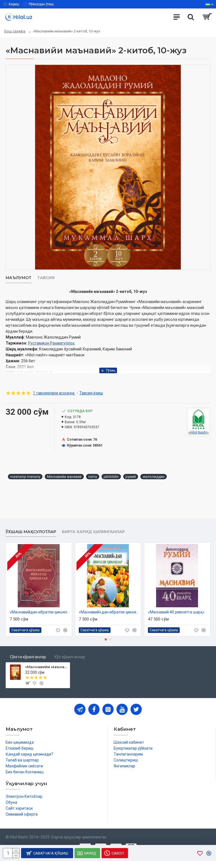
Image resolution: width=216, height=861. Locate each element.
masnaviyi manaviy (25, 476)
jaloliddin (111, 476)
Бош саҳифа (14, 31)
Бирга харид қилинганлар (93, 531)
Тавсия (46, 277)
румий (130, 476)
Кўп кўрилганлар (70, 657)
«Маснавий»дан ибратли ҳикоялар (109, 612)
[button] (106, 639)
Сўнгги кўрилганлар (28, 657)
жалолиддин (154, 476)
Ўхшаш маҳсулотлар (31, 531)
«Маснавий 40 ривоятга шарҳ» (176, 612)
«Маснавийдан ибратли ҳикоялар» (40, 612)
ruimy (92, 476)
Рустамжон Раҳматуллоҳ (51, 343)
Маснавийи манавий (64, 476)
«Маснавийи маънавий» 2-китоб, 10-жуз (46, 666)
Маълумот (19, 277)
